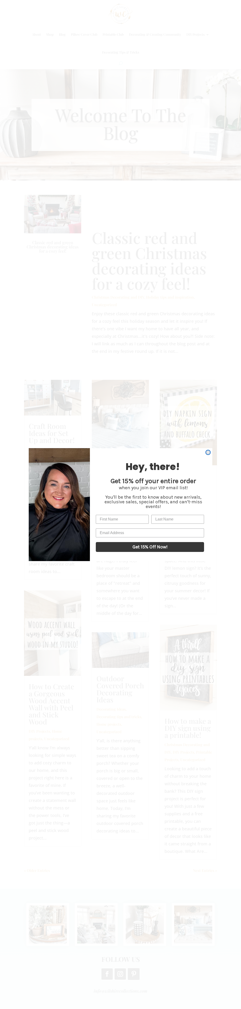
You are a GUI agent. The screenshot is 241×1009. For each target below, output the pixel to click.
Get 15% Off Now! (150, 547)
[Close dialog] (208, 452)
